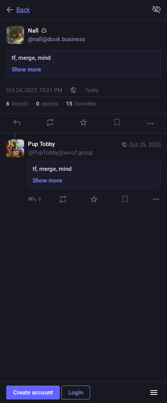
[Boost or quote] (50, 122)
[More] (150, 123)
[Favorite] (83, 122)
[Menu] (154, 392)
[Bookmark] (117, 122)
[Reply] (16, 122)
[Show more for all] (156, 9)
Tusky (92, 90)
